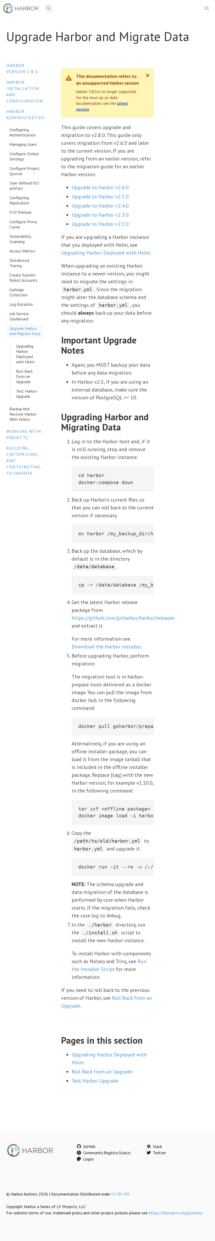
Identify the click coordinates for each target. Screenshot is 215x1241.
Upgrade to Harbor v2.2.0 (100, 224)
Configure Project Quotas (24, 171)
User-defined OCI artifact (24, 185)
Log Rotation (21, 304)
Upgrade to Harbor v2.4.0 (100, 205)
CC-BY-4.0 (120, 1194)
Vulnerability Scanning (20, 239)
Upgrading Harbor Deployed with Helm (25, 353)
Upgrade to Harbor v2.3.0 (100, 214)
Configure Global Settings (24, 156)
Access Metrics (22, 251)
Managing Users (23, 144)
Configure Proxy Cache (23, 224)
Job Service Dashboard (19, 316)
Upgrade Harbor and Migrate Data (24, 331)
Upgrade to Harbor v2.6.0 (100, 187)
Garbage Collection (18, 292)
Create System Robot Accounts (23, 277)
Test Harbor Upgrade (26, 393)
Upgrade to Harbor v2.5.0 (100, 196)
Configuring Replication (19, 200)
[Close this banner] (147, 75)
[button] (206, 8)
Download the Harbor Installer (106, 646)
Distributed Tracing (19, 263)
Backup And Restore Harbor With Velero (22, 414)
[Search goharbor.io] (48, 8)
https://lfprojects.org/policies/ (176, 1212)
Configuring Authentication (22, 132)
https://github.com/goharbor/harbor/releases (123, 617)
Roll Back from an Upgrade (24, 376)
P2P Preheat (20, 212)
